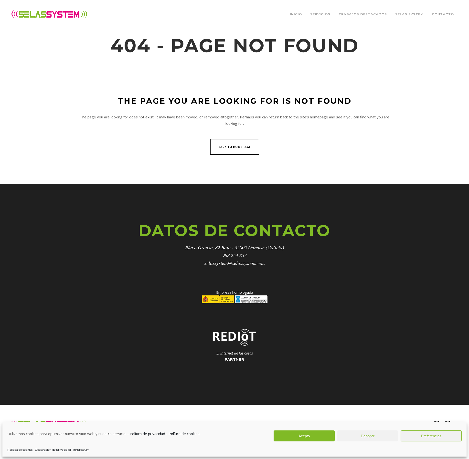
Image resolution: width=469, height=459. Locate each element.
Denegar (367, 436)
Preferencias (431, 436)
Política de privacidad (147, 433)
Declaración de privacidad (53, 449)
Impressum (81, 449)
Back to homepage (234, 147)
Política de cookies (184, 433)
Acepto (304, 436)
